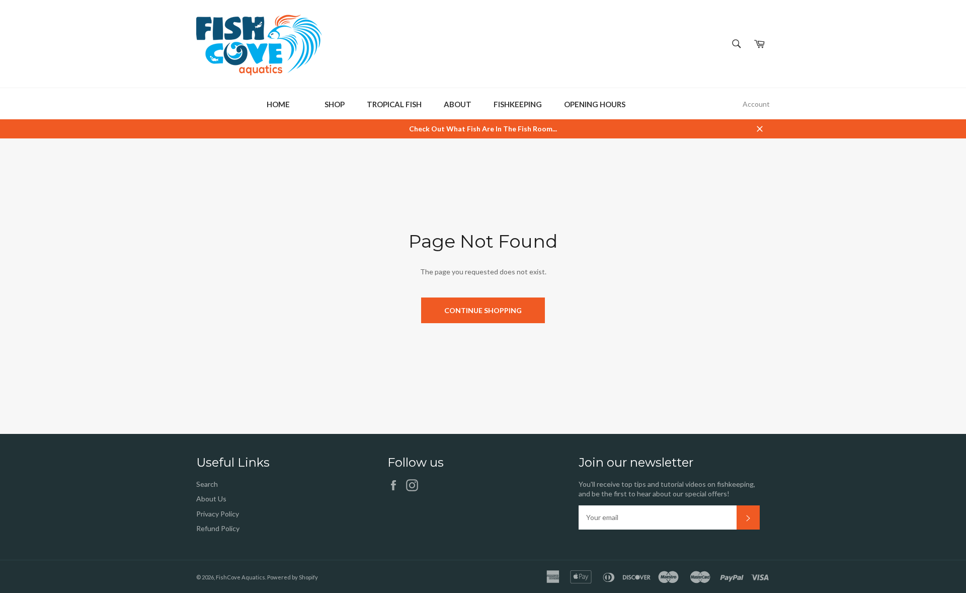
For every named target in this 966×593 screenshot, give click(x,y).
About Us (211, 498)
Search (207, 484)
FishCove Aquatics (240, 577)
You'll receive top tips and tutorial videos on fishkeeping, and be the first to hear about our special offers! (667, 489)
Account (756, 104)
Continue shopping (483, 310)
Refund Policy (217, 528)
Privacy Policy (217, 513)
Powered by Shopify (292, 577)
